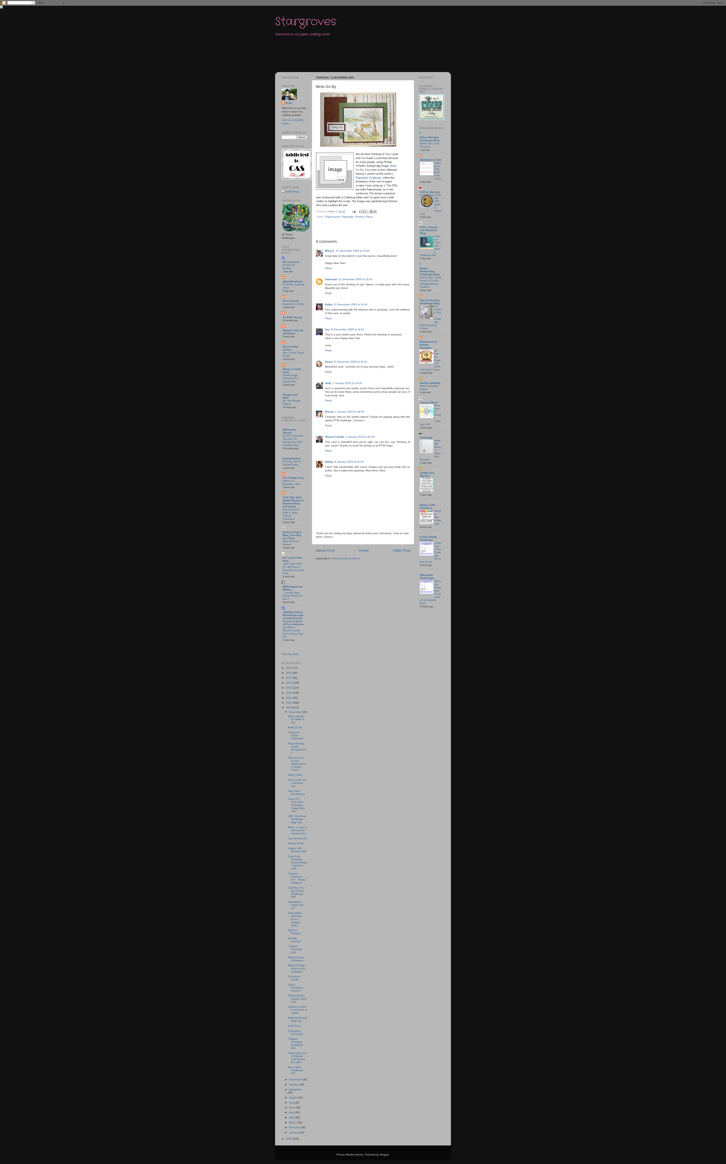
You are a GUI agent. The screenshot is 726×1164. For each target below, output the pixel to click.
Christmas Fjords (294, 978)
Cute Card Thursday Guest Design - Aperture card (297, 862)
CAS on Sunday (430, 192)
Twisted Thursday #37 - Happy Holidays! (297, 878)
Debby (329, 461)
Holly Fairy (294, 1025)
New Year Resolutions (296, 792)
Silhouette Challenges (427, 577)
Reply (328, 268)
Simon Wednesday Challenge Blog (430, 271)
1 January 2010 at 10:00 (347, 383)
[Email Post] (354, 211)
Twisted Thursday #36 (295, 949)
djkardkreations (293, 281)
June (292, 1107)
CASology (426, 437)
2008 (289, 1138)
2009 (289, 707)
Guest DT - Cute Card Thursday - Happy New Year (296, 805)
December (295, 712)
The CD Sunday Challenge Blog (430, 302)
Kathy (329, 304)
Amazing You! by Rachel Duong (292, 463)
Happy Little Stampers (427, 506)
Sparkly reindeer (294, 940)
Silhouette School (289, 431)
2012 (289, 692)
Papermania (332, 216)
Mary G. (330, 250)
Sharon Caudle (334, 436)
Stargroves (305, 22)
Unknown (331, 279)
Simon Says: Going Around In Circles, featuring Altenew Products (430, 282)
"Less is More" (429, 402)
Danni (329, 361)
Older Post (401, 551)
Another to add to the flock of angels (297, 1009)
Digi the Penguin (294, 932)
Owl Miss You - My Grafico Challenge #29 (297, 892)
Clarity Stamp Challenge (428, 538)
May (292, 1112)
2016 (289, 672)
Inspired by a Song (293, 304)
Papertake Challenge (368, 177)
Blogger (384, 1154)
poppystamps (291, 458)
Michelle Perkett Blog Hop (297, 1019)
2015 (289, 677)
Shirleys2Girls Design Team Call (297, 998)
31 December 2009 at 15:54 (355, 279)
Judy (328, 383)
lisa (327, 329)
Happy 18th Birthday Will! (297, 850)
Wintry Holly (295, 775)
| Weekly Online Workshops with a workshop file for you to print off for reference (293, 618)
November (295, 1079)
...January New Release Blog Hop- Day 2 (293, 595)
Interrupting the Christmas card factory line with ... (297, 1058)
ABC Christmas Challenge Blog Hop (297, 819)
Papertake (347, 216)
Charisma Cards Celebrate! (295, 735)
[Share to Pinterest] (375, 211)
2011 (289, 697)
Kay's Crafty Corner (290, 348)
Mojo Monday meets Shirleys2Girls (297, 748)
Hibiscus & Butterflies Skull (291, 483)
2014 (289, 682)
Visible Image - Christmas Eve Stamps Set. (291, 378)
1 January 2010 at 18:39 (349, 411)
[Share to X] (368, 211)
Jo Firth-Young (292, 317)
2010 (289, 702)
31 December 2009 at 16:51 (347, 329)
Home (364, 551)
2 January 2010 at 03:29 (360, 436)
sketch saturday (430, 383)
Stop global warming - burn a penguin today (295, 919)
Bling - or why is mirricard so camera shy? (297, 830)
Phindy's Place (364, 216)
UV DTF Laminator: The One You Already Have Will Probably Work (293, 440)
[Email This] (361, 211)
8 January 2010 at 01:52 (349, 461)
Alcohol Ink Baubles (289, 267)
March (293, 1122)
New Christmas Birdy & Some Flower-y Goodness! (291, 514)
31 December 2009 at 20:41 (350, 361)
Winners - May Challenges (437, 517)
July (291, 1102)
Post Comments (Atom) (346, 558)
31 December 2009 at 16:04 (350, 304)
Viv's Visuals (291, 301)
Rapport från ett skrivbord (293, 332)
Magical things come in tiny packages (296, 968)
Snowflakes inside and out (295, 905)
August (293, 1097)
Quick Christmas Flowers (295, 987)
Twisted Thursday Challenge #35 (295, 1044)
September (295, 1089)
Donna (329, 411)
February (295, 1127)
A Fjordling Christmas (295, 1032)
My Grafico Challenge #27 (295, 1070)
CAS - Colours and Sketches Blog (429, 230)
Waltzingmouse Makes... (292, 588)
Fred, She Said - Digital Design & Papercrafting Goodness (293, 502)
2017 (289, 668)
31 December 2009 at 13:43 (353, 250)
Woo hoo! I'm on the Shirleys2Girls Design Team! (297, 763)
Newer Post (325, 551)
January (294, 1132)
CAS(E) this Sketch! (427, 474)
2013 (289, 687)
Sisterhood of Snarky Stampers (428, 344)
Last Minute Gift (297, 838)
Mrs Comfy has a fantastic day (297, 782)
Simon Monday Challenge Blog (430, 139)
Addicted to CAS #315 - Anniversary (437, 170)
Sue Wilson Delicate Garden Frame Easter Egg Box (293, 632)
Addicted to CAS (430, 159)
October (294, 1084)
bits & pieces (291, 262)
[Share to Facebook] (371, 211)
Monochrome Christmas (296, 959)
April (292, 1117)
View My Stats (290, 654)
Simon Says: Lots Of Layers (429, 145)
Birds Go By (295, 727)
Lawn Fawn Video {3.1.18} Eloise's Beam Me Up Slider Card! (293, 568)
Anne (288, 103)
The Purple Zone (293, 477)
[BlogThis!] (364, 211)
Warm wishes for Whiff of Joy (296, 719)
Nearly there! (296, 843)
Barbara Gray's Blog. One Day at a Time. (292, 535)
